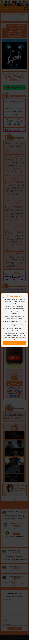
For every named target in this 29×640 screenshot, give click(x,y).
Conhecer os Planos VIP (14, 343)
